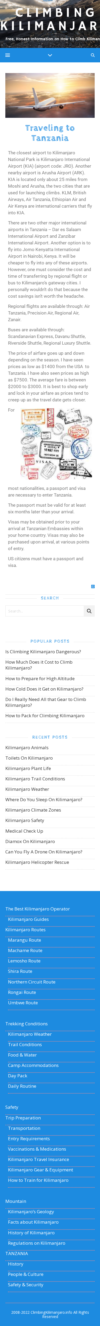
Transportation (24, 1128)
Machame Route (25, 950)
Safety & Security (25, 1285)
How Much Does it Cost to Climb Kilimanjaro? (39, 665)
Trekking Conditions (26, 1024)
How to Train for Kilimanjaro (38, 1180)
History (15, 1264)
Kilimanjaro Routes (25, 930)
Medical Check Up (24, 831)
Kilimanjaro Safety (24, 820)
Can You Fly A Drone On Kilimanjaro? (43, 852)
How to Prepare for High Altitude (40, 679)
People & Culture (25, 1274)
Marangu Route (24, 940)
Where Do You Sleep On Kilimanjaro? (43, 799)
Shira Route (20, 971)
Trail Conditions (25, 1044)
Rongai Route (22, 992)
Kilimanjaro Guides (28, 919)
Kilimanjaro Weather (27, 789)
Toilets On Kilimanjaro (29, 758)
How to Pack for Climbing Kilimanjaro (45, 716)
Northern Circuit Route (31, 982)
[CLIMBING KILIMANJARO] (50, 24)
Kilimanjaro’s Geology (31, 1212)
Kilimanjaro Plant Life (28, 768)
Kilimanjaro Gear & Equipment (40, 1170)
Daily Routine (22, 1086)
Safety (11, 1107)
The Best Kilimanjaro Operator (37, 909)
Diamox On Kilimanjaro (30, 841)
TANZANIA (16, 1253)
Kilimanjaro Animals (27, 747)
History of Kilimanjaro (31, 1233)
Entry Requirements (29, 1139)
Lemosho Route (24, 961)
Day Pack (17, 1076)
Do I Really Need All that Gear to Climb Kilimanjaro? (45, 702)
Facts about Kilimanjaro (33, 1222)
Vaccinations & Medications (37, 1149)
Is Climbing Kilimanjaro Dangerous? (43, 652)
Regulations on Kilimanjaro (36, 1243)
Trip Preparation (23, 1118)
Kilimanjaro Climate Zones (33, 810)
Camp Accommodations (33, 1065)
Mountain (15, 1201)
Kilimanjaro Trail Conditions (35, 779)
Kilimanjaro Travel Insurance (38, 1159)
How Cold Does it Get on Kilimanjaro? (44, 689)
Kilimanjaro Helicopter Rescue (37, 862)
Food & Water (22, 1055)
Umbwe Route (23, 1003)
